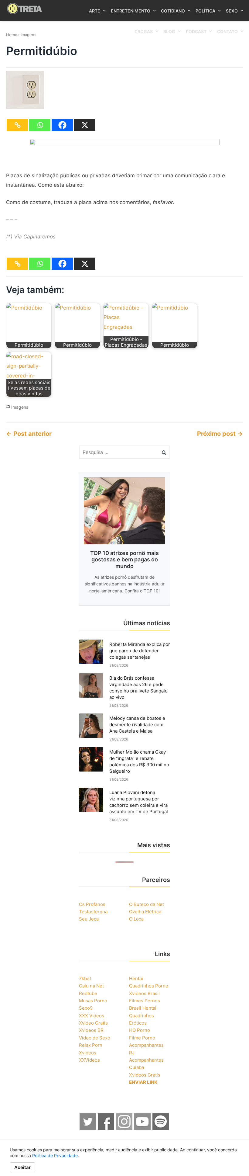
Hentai (136, 978)
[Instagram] (124, 1128)
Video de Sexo (94, 1038)
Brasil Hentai (142, 1008)
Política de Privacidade (55, 1155)
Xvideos (87, 1053)
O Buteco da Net (146, 904)
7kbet (85, 978)
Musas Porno (93, 1001)
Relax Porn (90, 1045)
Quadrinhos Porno (148, 986)
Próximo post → (220, 433)
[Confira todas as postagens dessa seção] (125, 143)
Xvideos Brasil (144, 993)
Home (11, 34)
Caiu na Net (91, 986)
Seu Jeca (89, 919)
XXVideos (89, 1060)
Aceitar (22, 1167)
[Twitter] (88, 1128)
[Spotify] (160, 1128)
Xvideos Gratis (144, 1075)
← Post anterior (29, 433)
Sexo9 (86, 1008)
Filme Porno (142, 1038)
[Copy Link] (17, 125)
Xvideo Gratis (93, 1023)
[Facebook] (62, 125)
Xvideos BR (91, 1030)
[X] (84, 125)
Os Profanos (92, 904)
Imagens (28, 34)
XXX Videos (91, 1015)
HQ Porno (139, 1030)
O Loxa (136, 919)
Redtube (88, 993)
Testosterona (93, 911)
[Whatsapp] (39, 125)
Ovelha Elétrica (145, 911)
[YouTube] (142, 1128)
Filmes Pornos (144, 1001)
